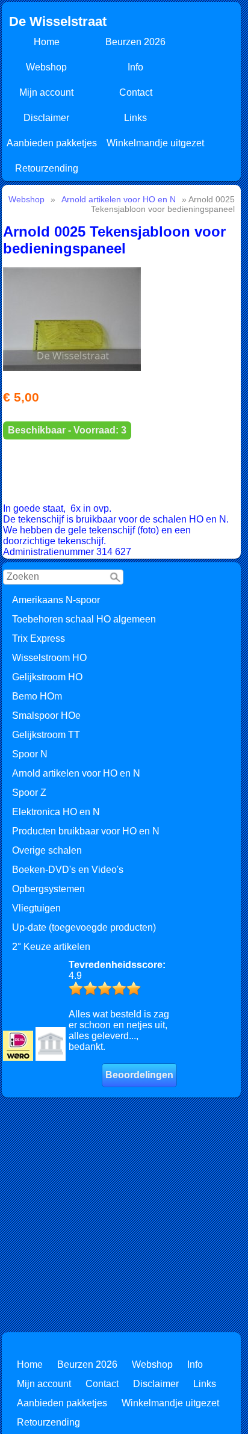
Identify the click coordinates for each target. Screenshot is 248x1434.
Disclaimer (46, 118)
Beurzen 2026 (135, 42)
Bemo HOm (37, 696)
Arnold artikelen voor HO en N (76, 773)
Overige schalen (47, 850)
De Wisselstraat (58, 21)
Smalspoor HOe (46, 715)
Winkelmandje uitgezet (155, 143)
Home (47, 42)
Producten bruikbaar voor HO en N (86, 831)
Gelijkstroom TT (46, 735)
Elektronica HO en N (56, 812)
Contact (135, 92)
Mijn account (46, 92)
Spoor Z (29, 792)
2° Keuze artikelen (51, 947)
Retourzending (46, 168)
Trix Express (38, 638)
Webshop (46, 67)
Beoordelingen (139, 1075)
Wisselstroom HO (49, 658)
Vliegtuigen (36, 908)
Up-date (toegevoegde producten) (84, 927)
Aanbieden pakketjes (52, 143)
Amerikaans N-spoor (56, 600)
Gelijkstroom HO (47, 677)
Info (135, 67)
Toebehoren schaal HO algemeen (84, 619)
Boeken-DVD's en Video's (67, 869)
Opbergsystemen (48, 889)
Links (135, 118)
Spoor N (30, 754)
